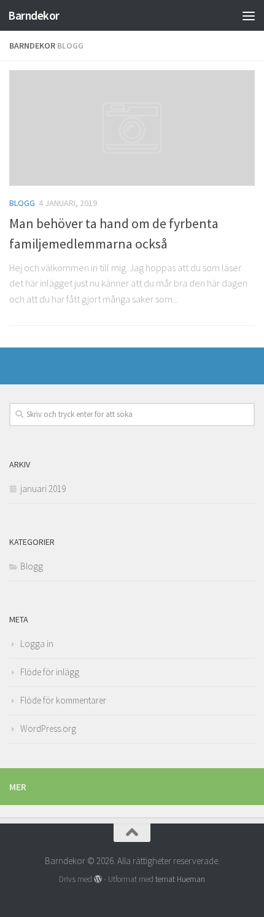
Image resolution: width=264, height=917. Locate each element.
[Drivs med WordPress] (98, 879)
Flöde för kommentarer (63, 700)
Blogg (22, 202)
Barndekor (34, 15)
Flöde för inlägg (49, 672)
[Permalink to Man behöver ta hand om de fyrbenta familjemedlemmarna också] (132, 128)
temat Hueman (180, 879)
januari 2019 (43, 488)
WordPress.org (48, 728)
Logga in (36, 643)
